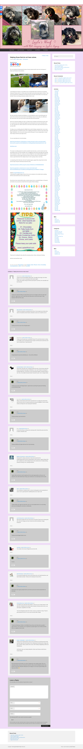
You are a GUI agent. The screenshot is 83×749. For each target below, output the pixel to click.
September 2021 (57, 160)
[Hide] (0, 18)
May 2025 (56, 108)
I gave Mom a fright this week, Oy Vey (65, 77)
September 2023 (57, 132)
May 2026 (56, 94)
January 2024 (57, 127)
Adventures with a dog (58, 231)
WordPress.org (57, 222)
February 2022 (57, 154)
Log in (56, 218)
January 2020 (57, 184)
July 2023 (56, 134)
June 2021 (56, 164)
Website (12, 713)
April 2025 (56, 109)
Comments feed (57, 252)
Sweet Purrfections (20, 573)
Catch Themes (72, 746)
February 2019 (57, 197)
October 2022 (57, 145)
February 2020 (57, 183)
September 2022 (57, 146)
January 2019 (57, 198)
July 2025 (56, 106)
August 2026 (57, 90)
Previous (43, 55)
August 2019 (57, 190)
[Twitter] (1, 9)
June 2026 (56, 93)
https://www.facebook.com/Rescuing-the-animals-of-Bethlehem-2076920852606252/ (27, 164)
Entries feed (57, 219)
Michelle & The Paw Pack (21, 456)
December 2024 (57, 114)
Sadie (18, 488)
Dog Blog (56, 235)
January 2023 (57, 141)
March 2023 (57, 139)
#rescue (39, 264)
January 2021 (57, 170)
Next (47, 55)
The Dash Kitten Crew (20, 603)
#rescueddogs (43, 264)
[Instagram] (16, 64)
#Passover (35, 264)
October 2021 (57, 159)
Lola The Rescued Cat (20, 518)
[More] (20, 64)
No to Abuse (57, 237)
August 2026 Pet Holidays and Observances (62, 67)
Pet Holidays (57, 238)
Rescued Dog (20, 264)
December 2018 (57, 199)
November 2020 (57, 172)
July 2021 (56, 163)
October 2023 (57, 131)
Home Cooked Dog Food (59, 236)
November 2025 (57, 101)
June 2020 (56, 178)
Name (11, 702)
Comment (12, 686)
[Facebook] (11, 64)
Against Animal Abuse (58, 232)
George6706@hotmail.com (18, 172)
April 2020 (56, 180)
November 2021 (57, 158)
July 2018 (56, 205)
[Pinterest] (13, 64)
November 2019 (57, 186)
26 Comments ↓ (25, 59)
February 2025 (57, 112)
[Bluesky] (18, 64)
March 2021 (57, 167)
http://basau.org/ (13, 146)
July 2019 (56, 191)
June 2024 (56, 121)
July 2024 (56, 120)
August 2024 (57, 119)
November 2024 (57, 115)
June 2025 (56, 107)
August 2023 (57, 133)
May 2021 (56, 165)
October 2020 (57, 173)
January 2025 (57, 113)
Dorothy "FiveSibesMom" (21, 640)
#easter (32, 264)
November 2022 (57, 144)
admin (21, 59)
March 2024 (57, 125)
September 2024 (57, 118)
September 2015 (57, 210)
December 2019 (57, 185)
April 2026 (56, 95)
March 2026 (57, 96)
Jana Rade (18, 547)
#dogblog (28, 264)
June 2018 (56, 206)
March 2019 (57, 196)
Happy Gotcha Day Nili (58, 69)
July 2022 (56, 148)
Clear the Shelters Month (59, 66)
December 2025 (57, 100)
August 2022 (57, 147)
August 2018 (57, 204)
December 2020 (57, 171)
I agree (12, 719)
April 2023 (56, 138)
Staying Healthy (57, 242)
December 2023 (57, 128)
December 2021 (57, 157)
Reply (11, 285)
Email (11, 708)
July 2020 (56, 177)
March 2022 (57, 153)
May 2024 (56, 122)
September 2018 (57, 203)
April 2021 (56, 166)
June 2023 (56, 135)
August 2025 (57, 105)
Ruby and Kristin (19, 309)
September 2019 (57, 189)
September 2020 (57, 174)
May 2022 (56, 151)
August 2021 (57, 161)
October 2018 (57, 202)
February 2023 (57, 140)
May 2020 (56, 179)
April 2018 (56, 209)
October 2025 (57, 102)
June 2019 (56, 192)
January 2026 (57, 99)
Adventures (56, 230)
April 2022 (56, 152)
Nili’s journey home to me (59, 68)
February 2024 (57, 126)
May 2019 (56, 193)
